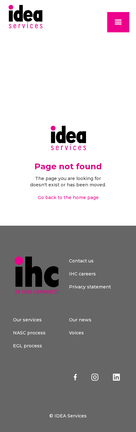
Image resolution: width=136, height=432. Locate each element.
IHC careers (82, 274)
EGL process (27, 346)
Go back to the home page (68, 197)
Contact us (81, 261)
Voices (76, 333)
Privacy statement (90, 287)
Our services (27, 320)
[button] (118, 22)
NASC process (29, 333)
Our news (80, 320)
